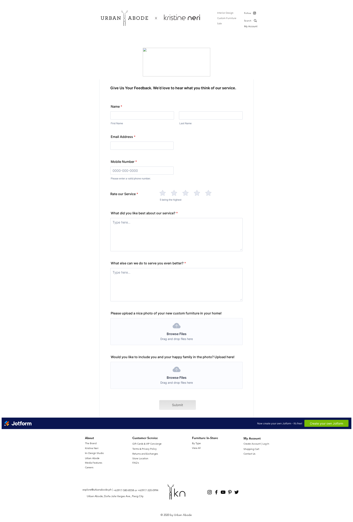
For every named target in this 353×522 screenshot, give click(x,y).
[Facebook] (216, 492)
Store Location (140, 458)
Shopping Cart (251, 448)
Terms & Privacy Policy (144, 448)
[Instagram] (254, 13)
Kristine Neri (91, 448)
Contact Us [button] (249, 453)
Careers (89, 467)
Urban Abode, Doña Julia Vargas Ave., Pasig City (115, 496)
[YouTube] (223, 492)
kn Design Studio (94, 453)
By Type (196, 443)
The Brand (90, 443)
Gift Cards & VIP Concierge (147, 443)
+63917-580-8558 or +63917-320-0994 (135, 490)
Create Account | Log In (257, 443)
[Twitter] (236, 492)
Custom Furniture (226, 18)
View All (196, 447)
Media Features (93, 462)
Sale (219, 23)
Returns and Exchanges (145, 453)
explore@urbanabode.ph (97, 489)
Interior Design (225, 12)
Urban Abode (92, 458)
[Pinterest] (230, 492)
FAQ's (135, 462)
